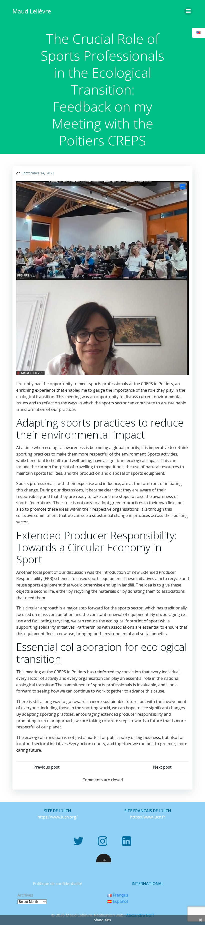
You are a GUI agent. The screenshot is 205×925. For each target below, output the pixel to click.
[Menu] (188, 11)
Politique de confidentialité (57, 883)
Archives (25, 895)
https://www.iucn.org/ (58, 817)
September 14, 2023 (38, 173)
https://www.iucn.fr (147, 817)
